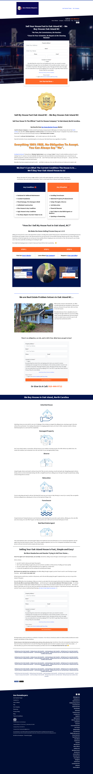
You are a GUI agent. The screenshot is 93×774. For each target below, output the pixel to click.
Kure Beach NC (76, 731)
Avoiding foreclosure (19, 154)
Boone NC (77, 723)
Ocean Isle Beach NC (75, 725)
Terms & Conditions (50, 72)
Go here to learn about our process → (48, 588)
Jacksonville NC (76, 754)
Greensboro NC (76, 756)
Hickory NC (77, 710)
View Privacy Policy (42, 72)
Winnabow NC (77, 744)
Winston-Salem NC (76, 720)
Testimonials (67, 20)
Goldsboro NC (77, 748)
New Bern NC (77, 752)
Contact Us (76, 20)
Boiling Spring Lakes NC (74, 703)
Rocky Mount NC (76, 704)
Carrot (30, 735)
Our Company (76, 8)
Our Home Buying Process (49, 127)
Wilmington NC (76, 697)
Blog (14, 714)
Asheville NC (77, 739)
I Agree (47, 61)
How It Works (55, 20)
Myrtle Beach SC (76, 701)
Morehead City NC (76, 750)
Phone (35, 54)
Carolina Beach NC (76, 763)
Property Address (46, 43)
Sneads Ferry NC (76, 712)
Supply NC (77, 716)
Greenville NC (77, 758)
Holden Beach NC (76, 706)
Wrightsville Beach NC (75, 733)
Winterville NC (77, 746)
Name (46, 48)
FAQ (72, 20)
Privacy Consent (46, 75)
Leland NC (77, 742)
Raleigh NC (77, 759)
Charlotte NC (77, 761)
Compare (61, 20)
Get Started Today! (67, 8)
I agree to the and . (47, 76)
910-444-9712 (75, 19)
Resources (15, 709)
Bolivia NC (77, 765)
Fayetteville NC (76, 767)
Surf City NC (77, 727)
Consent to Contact (46, 60)
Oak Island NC (77, 708)
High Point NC (77, 718)
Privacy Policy (54, 76)
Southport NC (77, 714)
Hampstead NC (76, 729)
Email (57, 54)
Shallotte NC (77, 740)
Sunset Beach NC (76, 735)
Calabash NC (77, 722)
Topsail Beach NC (76, 737)
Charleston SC (77, 699)
